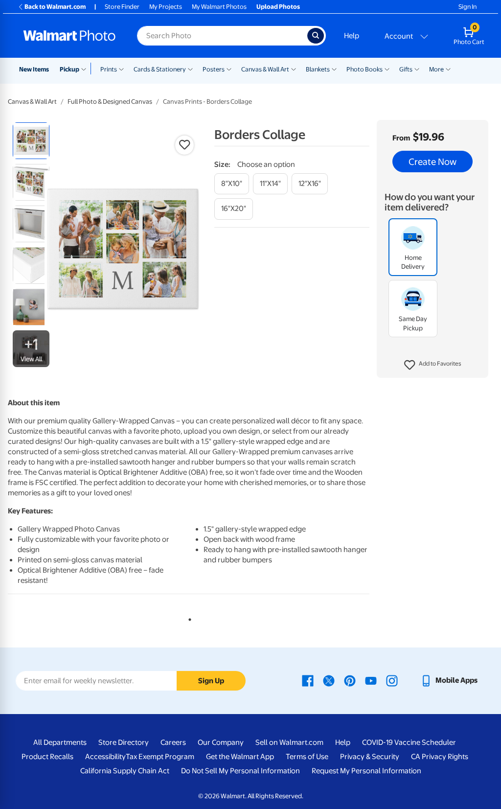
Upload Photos (278, 6)
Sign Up (211, 680)
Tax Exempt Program (160, 756)
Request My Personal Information (366, 770)
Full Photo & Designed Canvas (110, 101)
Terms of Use (307, 756)
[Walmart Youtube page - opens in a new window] (371, 680)
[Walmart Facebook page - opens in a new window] (308, 680)
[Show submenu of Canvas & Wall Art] (293, 68)
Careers (173, 742)
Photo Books (364, 69)
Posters (214, 69)
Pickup (69, 69)
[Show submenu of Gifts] (417, 68)
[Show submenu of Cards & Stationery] (190, 68)
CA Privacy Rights (439, 756)
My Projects (165, 6)
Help (351, 35)
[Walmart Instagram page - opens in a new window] (392, 680)
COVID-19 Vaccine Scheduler (409, 742)
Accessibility (105, 756)
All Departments (60, 742)
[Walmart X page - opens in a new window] (329, 680)
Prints (108, 69)
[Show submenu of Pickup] (86, 68)
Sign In (467, 6)
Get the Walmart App (240, 756)
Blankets (318, 69)
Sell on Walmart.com (289, 742)
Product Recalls (47, 756)
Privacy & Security (369, 756)
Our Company (221, 742)
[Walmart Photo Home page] (69, 35)
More (436, 69)
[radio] (31, 140)
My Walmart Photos (219, 6)
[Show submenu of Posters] (229, 68)
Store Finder (122, 6)
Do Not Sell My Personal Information (240, 770)
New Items (34, 69)
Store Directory (123, 742)
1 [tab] (188, 618)
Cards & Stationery (160, 69)
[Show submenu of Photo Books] (387, 68)
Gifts (405, 69)
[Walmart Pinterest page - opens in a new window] (350, 680)
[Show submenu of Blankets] (334, 68)
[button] (432, 365)
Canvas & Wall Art (265, 69)
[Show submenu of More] (448, 68)
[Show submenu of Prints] (121, 68)
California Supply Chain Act (124, 770)
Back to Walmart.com (55, 6)
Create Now (432, 161)
